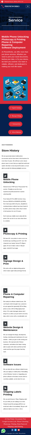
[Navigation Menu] (28, 6)
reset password (22, 424)
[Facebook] (12, 430)
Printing (13, 424)
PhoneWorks (22, 433)
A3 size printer (9, 419)
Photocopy (7, 424)
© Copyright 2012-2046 (12, 433)
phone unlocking (22, 421)
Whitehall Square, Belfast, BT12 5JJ (13, 1)
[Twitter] (15, 430)
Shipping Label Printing (15, 426)
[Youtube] (19, 430)
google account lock (9, 421)
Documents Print (20, 419)
